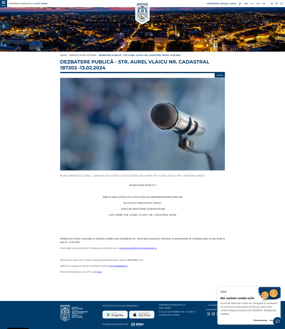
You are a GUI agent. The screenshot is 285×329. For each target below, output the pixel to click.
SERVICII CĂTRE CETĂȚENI (82, 55)
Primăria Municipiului (28, 3)
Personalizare (260, 320)
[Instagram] (277, 3)
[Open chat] (277, 321)
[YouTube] (281, 3)
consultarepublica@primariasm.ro (138, 248)
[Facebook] (272, 3)
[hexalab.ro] (137, 324)
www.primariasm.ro (118, 266)
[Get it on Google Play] (115, 313)
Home (63, 55)
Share (220, 75)
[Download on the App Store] (141, 313)
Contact (213, 305)
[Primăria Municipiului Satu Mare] (142, 12)
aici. (100, 272)
